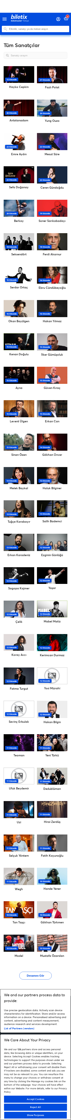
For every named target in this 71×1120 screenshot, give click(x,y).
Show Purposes (35, 1115)
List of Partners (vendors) (19, 1028)
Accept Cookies (35, 1099)
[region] (35, 1054)
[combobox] (38, 29)
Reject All (35, 1107)
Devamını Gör (35, 975)
